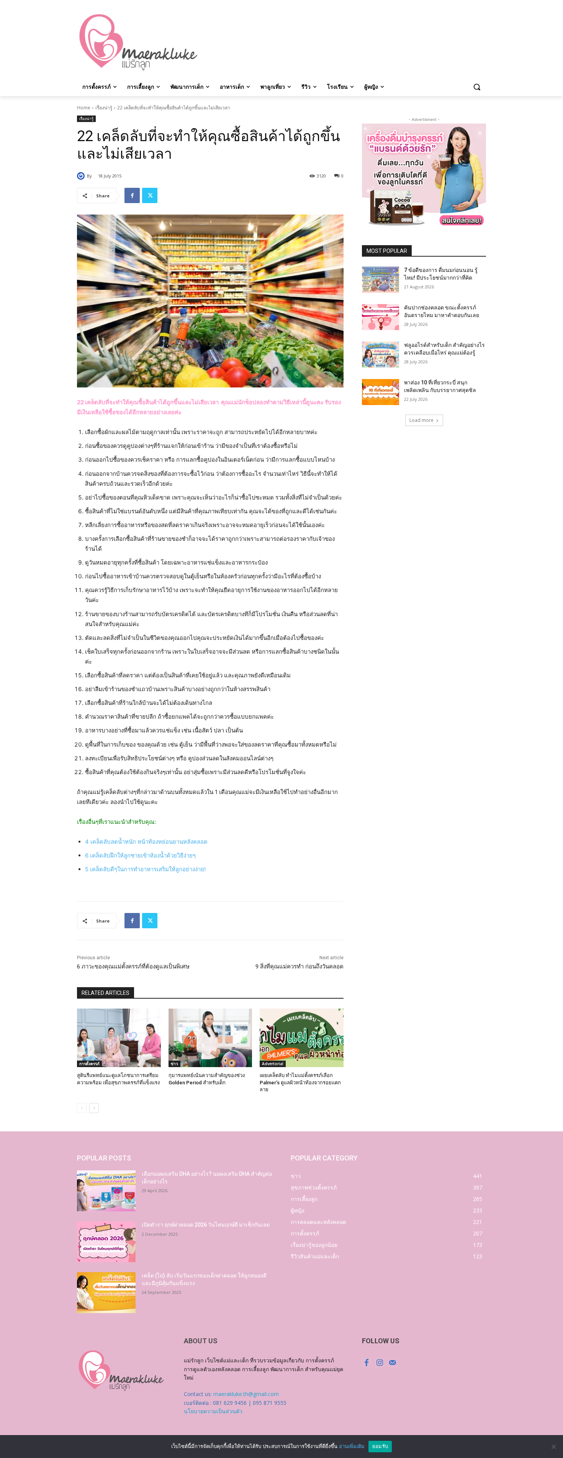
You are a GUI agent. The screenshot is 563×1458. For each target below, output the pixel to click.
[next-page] (94, 1108)
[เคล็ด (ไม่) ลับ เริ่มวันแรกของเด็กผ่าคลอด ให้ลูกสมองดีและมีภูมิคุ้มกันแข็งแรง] (106, 1292)
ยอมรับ (380, 1446)
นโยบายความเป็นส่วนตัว (213, 1411)
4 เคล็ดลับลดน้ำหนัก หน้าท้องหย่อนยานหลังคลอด (146, 841)
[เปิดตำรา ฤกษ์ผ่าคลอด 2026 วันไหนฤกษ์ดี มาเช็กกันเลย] (106, 1241)
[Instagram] (379, 1362)
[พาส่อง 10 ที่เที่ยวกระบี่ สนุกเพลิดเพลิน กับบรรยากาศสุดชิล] (380, 392)
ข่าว (174, 1063)
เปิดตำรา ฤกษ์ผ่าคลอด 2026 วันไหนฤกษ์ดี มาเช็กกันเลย (206, 1225)
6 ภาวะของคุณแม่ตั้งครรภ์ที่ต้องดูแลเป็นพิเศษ (133, 966)
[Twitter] (149, 195)
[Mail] (392, 1362)
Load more (421, 420)
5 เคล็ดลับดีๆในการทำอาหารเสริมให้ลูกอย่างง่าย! (145, 869)
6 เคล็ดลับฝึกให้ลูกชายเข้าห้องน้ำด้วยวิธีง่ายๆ (140, 855)
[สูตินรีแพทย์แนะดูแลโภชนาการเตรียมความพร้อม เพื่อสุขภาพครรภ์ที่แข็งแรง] (119, 1038)
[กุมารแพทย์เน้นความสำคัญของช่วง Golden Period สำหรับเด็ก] (210, 1038)
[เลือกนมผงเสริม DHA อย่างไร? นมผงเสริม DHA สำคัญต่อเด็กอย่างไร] (106, 1190)
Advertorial (272, 1063)
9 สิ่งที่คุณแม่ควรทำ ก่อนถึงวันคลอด (299, 966)
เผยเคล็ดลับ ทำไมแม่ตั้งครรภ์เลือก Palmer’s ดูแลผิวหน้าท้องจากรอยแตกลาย (300, 1082)
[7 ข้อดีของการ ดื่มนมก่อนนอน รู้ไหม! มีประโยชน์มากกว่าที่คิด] (380, 280)
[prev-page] (82, 1108)
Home (83, 107)
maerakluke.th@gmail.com (246, 1394)
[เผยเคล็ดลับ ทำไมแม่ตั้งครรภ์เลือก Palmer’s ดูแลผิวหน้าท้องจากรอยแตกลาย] (302, 1038)
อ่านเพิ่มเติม (352, 1446)
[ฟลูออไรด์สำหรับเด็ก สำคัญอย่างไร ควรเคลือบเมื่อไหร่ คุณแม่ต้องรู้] (380, 355)
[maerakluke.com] (138, 42)
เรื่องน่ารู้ (103, 107)
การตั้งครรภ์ (89, 1063)
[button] (477, 87)
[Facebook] (132, 195)
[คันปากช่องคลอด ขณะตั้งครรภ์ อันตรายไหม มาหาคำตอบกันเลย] (380, 317)
